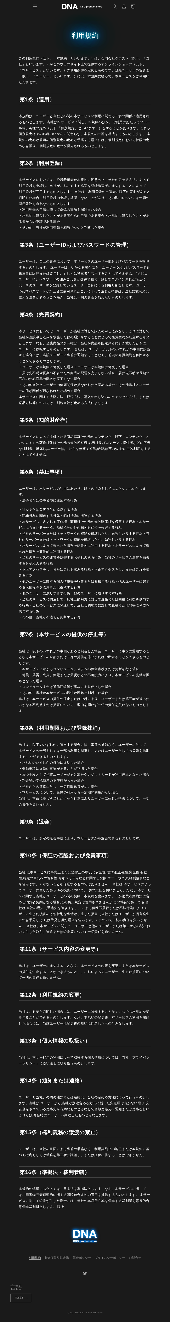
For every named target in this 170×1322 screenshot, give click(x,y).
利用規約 (35, 1258)
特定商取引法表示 (57, 1258)
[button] (35, 6)
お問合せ (135, 1258)
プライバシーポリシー (110, 1258)
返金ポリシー (82, 1258)
